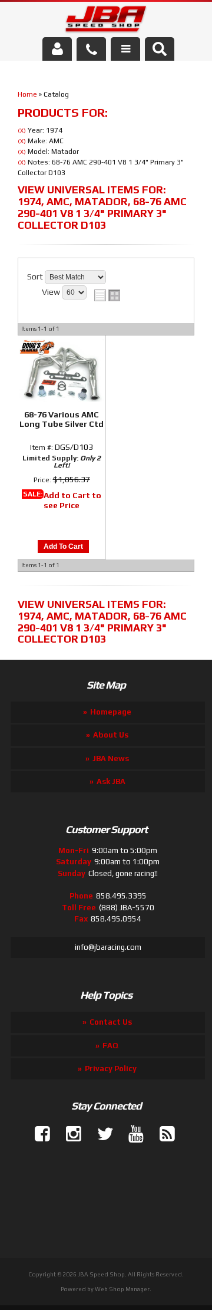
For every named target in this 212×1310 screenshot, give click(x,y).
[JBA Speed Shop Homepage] (106, 21)
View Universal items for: (102, 207)
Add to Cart (63, 546)
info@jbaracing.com (108, 947)
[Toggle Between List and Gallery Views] (107, 295)
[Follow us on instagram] (69, 1134)
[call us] (91, 49)
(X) (22, 130)
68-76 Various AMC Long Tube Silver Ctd (61, 419)
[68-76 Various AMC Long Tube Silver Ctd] (61, 371)
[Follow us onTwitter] (100, 1134)
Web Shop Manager (122, 1289)
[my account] (57, 49)
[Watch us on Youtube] (131, 1134)
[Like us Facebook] (38, 1134)
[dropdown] (125, 49)
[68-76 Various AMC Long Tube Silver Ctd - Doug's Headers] (37, 348)
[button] (159, 49)
